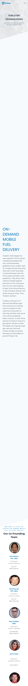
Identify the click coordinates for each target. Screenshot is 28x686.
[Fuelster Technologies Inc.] (6, 3)
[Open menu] (24, 3)
